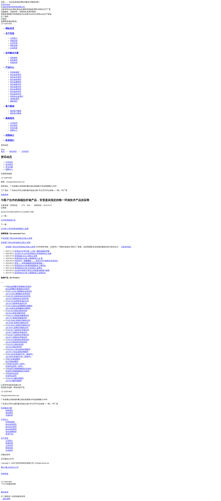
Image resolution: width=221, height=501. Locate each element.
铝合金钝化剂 (15, 94)
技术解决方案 (12, 53)
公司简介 (13, 38)
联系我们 (10, 140)
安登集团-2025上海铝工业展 (26, 256)
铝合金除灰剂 (15, 84)
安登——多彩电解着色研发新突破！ (29, 263)
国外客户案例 (15, 113)
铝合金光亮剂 (15, 77)
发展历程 (13, 41)
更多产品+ (10, 434)
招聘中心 (13, 130)
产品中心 (10, 67)
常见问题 (13, 128)
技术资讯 (13, 125)
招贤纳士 (10, 135)
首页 (3, 151)
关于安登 (10, 33)
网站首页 (10, 28)
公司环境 (13, 43)
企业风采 (13, 48)
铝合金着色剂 (15, 89)
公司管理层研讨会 (8, 220)
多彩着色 (13, 60)
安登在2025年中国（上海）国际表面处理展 (32, 251)
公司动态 (13, 123)
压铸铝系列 (14, 99)
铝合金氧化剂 (15, 87)
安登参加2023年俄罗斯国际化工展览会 (30, 266)
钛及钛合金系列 (16, 96)
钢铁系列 (13, 101)
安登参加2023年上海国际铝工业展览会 (30, 273)
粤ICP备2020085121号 (10, 467)
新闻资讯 (10, 118)
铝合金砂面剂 (15, 79)
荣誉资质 (13, 45)
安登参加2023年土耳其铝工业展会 (28, 268)
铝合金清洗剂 (15, 75)
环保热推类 (14, 72)
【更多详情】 (126, 247)
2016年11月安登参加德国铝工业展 (15, 229)
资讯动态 (13, 151)
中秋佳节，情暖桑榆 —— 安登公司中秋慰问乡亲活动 (36, 261)
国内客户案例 (15, 111)
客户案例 (10, 106)
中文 (3, 4)
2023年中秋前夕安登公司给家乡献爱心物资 (32, 270)
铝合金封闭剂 (15, 91)
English (7, 4)
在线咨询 (4, 195)
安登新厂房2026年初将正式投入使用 (20, 247)
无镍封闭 (13, 63)
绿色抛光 (13, 58)
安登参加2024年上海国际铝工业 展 (29, 258)
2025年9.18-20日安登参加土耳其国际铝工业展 (33, 253)
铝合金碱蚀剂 (15, 82)
